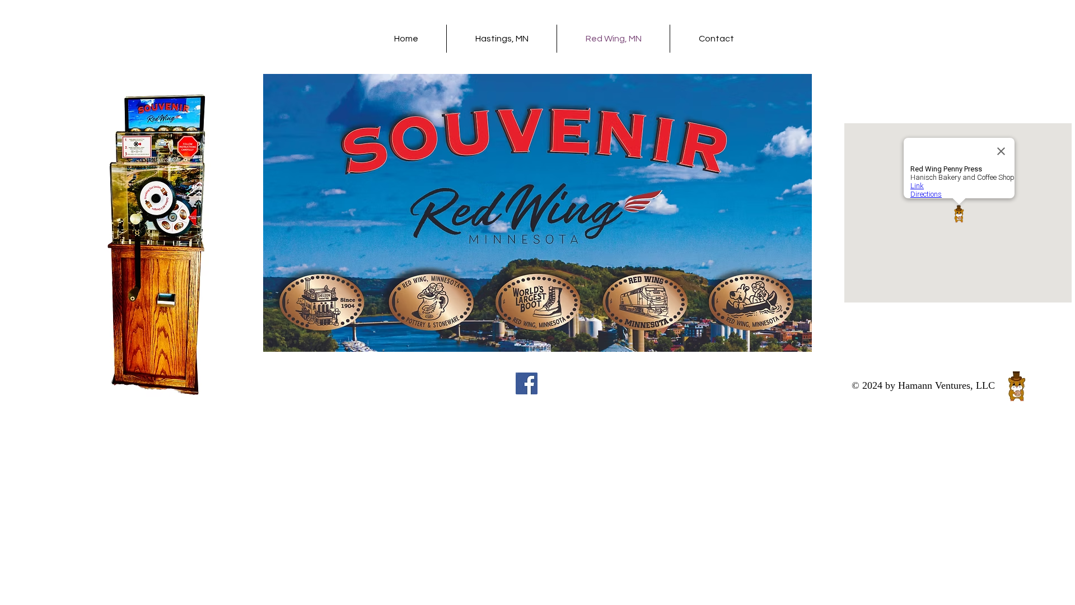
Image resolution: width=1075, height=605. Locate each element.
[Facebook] (527, 383)
